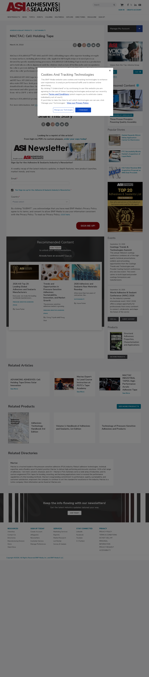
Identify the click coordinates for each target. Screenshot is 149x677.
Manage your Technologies (63, 110)
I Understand (83, 110)
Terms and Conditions (59, 94)
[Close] (109, 70)
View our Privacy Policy (78, 103)
